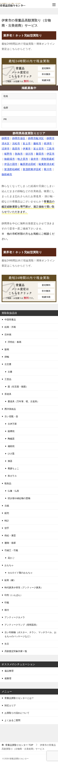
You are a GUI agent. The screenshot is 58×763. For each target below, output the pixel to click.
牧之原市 (22, 159)
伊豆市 (50, 153)
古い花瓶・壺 (11, 416)
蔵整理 (8, 678)
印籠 (7, 602)
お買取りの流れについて (17, 713)
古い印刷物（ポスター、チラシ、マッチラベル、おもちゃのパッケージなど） (30, 634)
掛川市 (29, 153)
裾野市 (8, 153)
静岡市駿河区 (36, 138)
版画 (7, 349)
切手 (7, 528)
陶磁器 (11, 438)
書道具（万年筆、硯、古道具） (23, 401)
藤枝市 (37, 143)
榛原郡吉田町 (28, 164)
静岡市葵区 (18, 138)
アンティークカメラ (15, 617)
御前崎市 (7, 174)
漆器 (10, 461)
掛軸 (7, 356)
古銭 (7, 505)
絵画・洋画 (10, 327)
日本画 (8, 334)
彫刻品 (8, 483)
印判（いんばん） (14, 595)
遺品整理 (9, 671)
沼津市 (6, 148)
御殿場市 (9, 159)
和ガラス (12, 476)
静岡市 (6, 138)
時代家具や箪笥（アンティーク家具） (24, 587)
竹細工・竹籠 (11, 550)
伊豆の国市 (10, 164)
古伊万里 (12, 424)
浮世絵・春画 (14, 342)
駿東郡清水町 (46, 164)
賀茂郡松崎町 (12, 169)
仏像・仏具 (13, 491)
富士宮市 (38, 148)
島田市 (16, 148)
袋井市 (35, 159)
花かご (11, 558)
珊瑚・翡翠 (10, 543)
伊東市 (27, 148)
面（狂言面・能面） (18, 386)
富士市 (27, 143)
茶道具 (8, 394)
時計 (7, 520)
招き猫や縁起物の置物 (19, 498)
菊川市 (48, 169)
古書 (10, 371)
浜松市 (16, 143)
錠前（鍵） (10, 580)
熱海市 (19, 153)
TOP (19, 745)
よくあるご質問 (12, 720)
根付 (7, 610)
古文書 (8, 364)
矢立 (7, 643)
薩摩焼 (11, 431)
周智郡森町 (47, 159)
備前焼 (11, 446)
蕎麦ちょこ (13, 468)
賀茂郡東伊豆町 (32, 169)
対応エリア (10, 705)
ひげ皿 (11, 453)
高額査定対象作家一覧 (16, 651)
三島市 (50, 148)
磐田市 (40, 153)
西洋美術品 (10, 409)
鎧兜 (7, 513)
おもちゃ (9, 565)
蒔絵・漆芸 (10, 535)
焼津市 (48, 143)
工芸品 (8, 379)
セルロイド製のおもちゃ (20, 572)
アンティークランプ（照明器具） (21, 624)
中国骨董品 (10, 319)
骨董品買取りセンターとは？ (19, 698)
